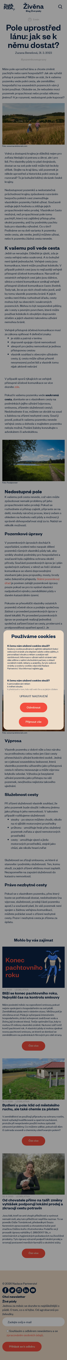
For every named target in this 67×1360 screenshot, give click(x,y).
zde (41, 668)
